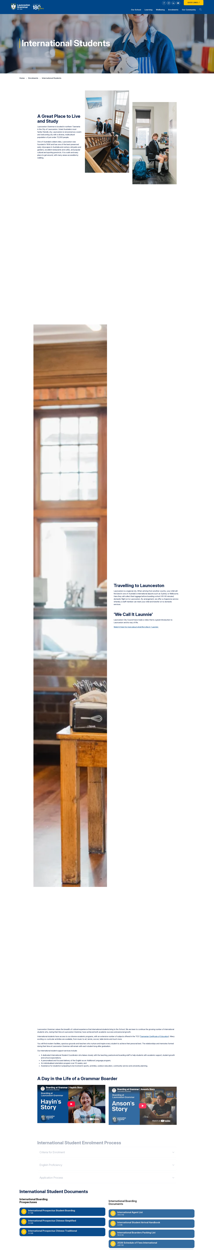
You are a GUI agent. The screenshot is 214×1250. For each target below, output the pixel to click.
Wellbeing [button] (160, 10)
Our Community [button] (189, 10)
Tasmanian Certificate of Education (154, 1036)
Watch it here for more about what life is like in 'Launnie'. (136, 627)
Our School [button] (136, 10)
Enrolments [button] (173, 10)
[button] (200, 9)
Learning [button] (148, 10)
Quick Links (192, 2)
